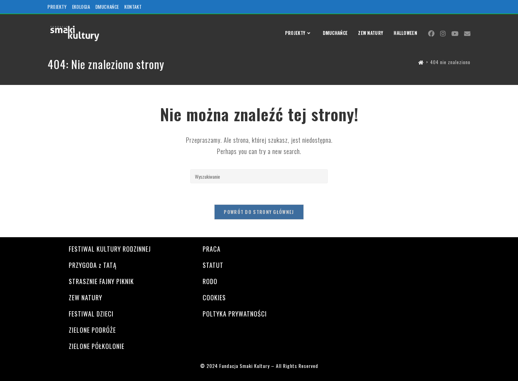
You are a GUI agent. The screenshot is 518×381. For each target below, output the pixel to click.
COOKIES (214, 297)
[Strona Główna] (421, 62)
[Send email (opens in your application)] (467, 33)
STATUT (213, 265)
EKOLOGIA (81, 6)
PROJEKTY (57, 6)
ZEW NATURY (85, 297)
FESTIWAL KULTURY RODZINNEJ (110, 248)
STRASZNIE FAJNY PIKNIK (101, 281)
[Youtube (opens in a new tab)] (455, 33)
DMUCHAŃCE (107, 6)
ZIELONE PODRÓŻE (92, 329)
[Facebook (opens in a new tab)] (431, 33)
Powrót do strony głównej (259, 211)
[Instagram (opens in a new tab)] (443, 33)
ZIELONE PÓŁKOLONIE (96, 346)
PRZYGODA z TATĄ (93, 265)
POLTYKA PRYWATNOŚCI (235, 313)
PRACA (212, 248)
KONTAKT (133, 6)
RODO (210, 281)
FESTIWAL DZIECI (91, 313)
